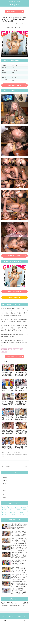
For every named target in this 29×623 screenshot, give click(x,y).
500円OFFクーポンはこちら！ (14, 11)
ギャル (11, 349)
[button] (26, 466)
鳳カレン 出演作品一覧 (14, 297)
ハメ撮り (16, 349)
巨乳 (22, 349)
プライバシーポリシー (7, 616)
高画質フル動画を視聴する (14, 85)
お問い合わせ (21, 616)
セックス (4, 349)
